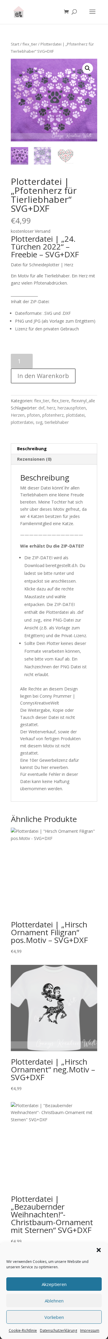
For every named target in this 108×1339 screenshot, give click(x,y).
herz (51, 408)
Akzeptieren (54, 1284)
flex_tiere (60, 400)
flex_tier (29, 44)
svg (39, 422)
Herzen (18, 415)
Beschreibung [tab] (32, 448)
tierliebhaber (57, 422)
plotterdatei (22, 422)
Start (15, 44)
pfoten (33, 415)
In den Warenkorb (43, 376)
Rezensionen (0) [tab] (34, 459)
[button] (99, 1250)
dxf (41, 408)
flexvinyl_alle (83, 400)
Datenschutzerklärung (58, 1330)
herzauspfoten (72, 408)
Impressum (89, 1330)
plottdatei (75, 415)
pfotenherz (53, 415)
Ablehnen (54, 1301)
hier (44, 767)
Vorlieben (54, 1317)
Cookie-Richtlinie (23, 1330)
